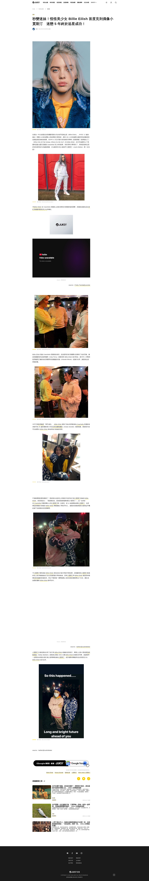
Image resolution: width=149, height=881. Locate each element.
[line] (67, 853)
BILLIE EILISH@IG (46, 739)
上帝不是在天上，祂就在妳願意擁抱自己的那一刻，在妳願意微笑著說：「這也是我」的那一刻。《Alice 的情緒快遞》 (71, 823)
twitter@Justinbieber (46, 567)
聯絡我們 (78, 858)
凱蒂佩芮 (35, 359)
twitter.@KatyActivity (46, 419)
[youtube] (77, 853)
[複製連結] (88, 778)
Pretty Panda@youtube (82, 285)
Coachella (80, 424)
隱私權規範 (79, 863)
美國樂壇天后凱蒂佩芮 (41, 357)
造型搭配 (59, 2)
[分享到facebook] (78, 778)
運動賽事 (79, 2)
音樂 (33, 14)
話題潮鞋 (66, 2)
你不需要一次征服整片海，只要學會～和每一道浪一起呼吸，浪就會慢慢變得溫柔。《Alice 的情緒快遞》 (71, 805)
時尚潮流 (52, 2)
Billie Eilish (71, 142)
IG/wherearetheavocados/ (47, 201)
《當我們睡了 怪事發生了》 (81, 139)
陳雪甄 (53, 798)
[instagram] (81, 853)
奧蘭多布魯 (56, 359)
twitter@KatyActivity (46, 349)
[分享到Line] (83, 778)
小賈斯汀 (69, 147)
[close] (114, 875)
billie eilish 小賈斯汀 (84, 772)
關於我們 (70, 858)
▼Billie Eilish (36, 207)
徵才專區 (70, 863)
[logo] (36, 2)
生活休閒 (86, 2)
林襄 (53, 813)
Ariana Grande (59, 772)
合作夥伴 (78, 860)
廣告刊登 (70, 860)
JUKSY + (93, 2)
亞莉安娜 (37, 578)
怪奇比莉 (64, 134)
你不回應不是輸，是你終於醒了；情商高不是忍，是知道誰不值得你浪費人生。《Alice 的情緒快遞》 (71, 787)
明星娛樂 (72, 2)
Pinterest (44, 129)
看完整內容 (63, 280)
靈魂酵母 (54, 800)
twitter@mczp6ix (45, 482)
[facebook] (72, 853)
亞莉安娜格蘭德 (57, 427)
